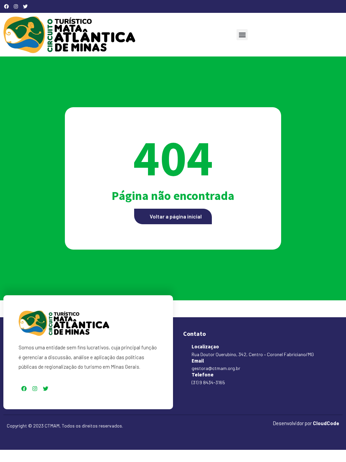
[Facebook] (6, 6)
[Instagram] (16, 6)
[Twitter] (25, 6)
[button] (242, 34)
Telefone (203, 374)
